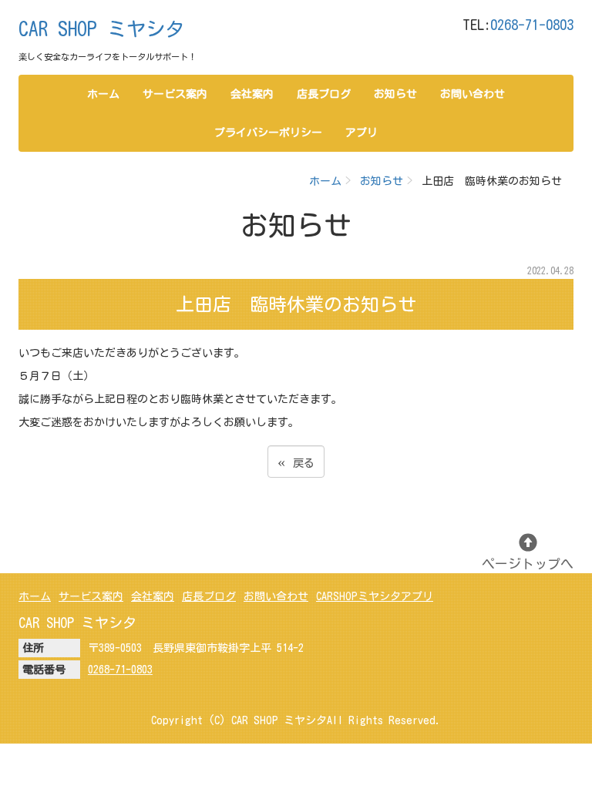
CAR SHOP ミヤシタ (101, 29)
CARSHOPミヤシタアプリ (374, 596)
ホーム (103, 94)
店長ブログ (324, 94)
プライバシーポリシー (268, 132)
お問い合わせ (472, 94)
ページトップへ (528, 563)
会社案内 (252, 94)
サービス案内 (175, 94)
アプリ (361, 132)
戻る (296, 461)
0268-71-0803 (532, 25)
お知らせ (395, 94)
